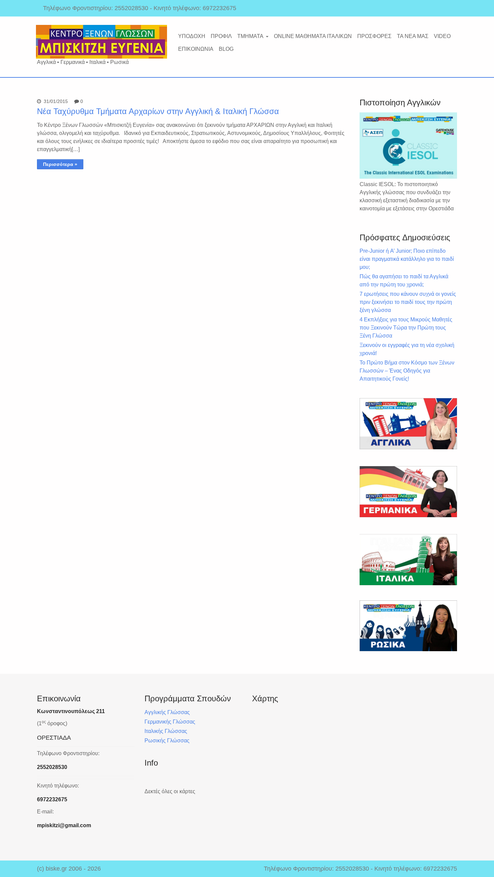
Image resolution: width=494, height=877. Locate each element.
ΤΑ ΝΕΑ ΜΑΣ (412, 36)
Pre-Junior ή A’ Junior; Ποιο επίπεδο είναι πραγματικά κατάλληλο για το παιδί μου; (407, 259)
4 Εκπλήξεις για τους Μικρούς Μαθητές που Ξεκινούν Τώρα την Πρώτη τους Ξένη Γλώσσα (406, 328)
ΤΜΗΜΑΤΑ (250, 36)
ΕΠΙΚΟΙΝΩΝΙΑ (195, 49)
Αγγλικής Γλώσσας (167, 712)
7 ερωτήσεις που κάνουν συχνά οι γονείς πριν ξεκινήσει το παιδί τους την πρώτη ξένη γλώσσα (408, 302)
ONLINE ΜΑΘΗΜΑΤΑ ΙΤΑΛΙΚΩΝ (313, 36)
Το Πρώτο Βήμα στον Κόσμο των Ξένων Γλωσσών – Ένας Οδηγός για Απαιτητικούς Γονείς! (407, 371)
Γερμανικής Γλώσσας (170, 722)
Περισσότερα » (60, 164)
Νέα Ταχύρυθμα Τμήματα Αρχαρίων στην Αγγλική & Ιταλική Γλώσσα (158, 111)
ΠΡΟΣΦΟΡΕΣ (374, 36)
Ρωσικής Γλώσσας (167, 740)
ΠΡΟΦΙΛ (221, 36)
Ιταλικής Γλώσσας (166, 731)
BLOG (226, 49)
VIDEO (442, 36)
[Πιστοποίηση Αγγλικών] (408, 145)
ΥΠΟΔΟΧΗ (191, 36)
